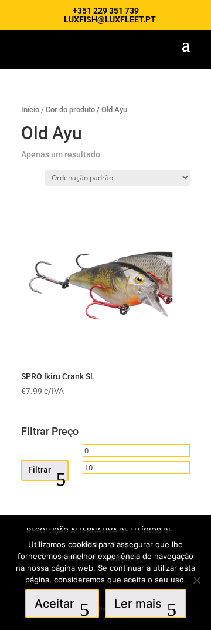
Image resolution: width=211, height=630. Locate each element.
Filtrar (39, 469)
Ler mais (138, 604)
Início (30, 109)
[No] (196, 580)
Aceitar (54, 604)
